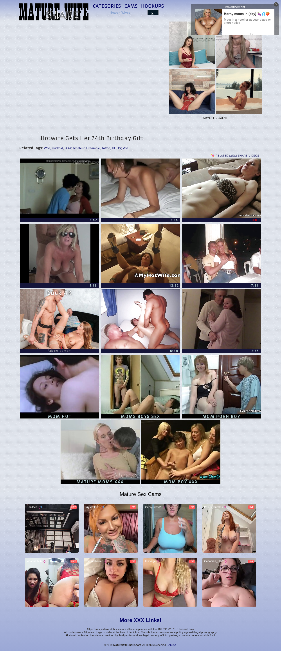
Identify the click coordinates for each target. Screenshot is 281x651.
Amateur (79, 148)
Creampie (93, 148)
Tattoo (106, 148)
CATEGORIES (107, 6)
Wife (47, 148)
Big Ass (123, 148)
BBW (68, 148)
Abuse (172, 645)
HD (114, 148)
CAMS (131, 6)
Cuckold (57, 148)
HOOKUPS (152, 6)
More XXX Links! (140, 620)
